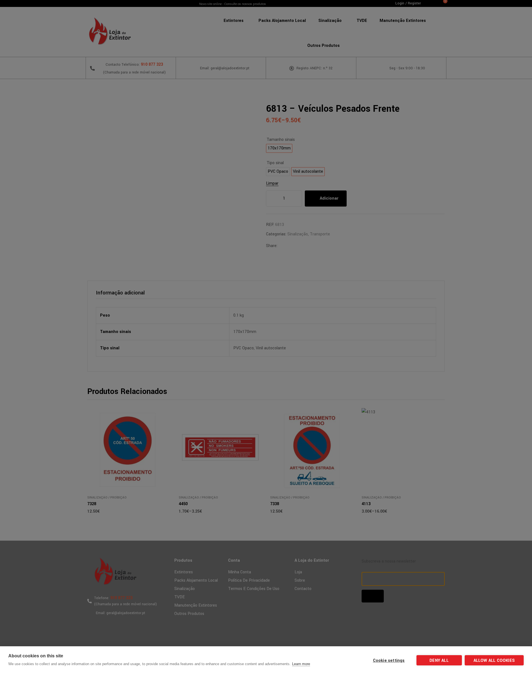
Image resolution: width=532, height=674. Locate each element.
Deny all (439, 660)
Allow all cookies (494, 660)
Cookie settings (389, 660)
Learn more (301, 664)
